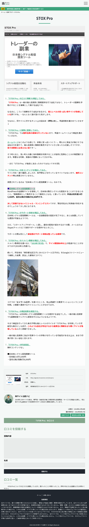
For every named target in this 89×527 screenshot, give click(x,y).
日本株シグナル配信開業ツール (22, 188)
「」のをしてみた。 (26, 98)
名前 (6, 460)
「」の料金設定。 (19, 344)
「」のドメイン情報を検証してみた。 (27, 240)
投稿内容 (7, 436)
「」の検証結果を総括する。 (23, 311)
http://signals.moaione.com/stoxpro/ (42, 378)
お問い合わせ (47, 495)
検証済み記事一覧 (78, 415)
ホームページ (13, 142)
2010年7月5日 (37, 243)
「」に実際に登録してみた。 (23, 130)
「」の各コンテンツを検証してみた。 (27, 170)
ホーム (3, 12)
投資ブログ (9, 12)
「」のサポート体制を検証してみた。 (27, 212)
